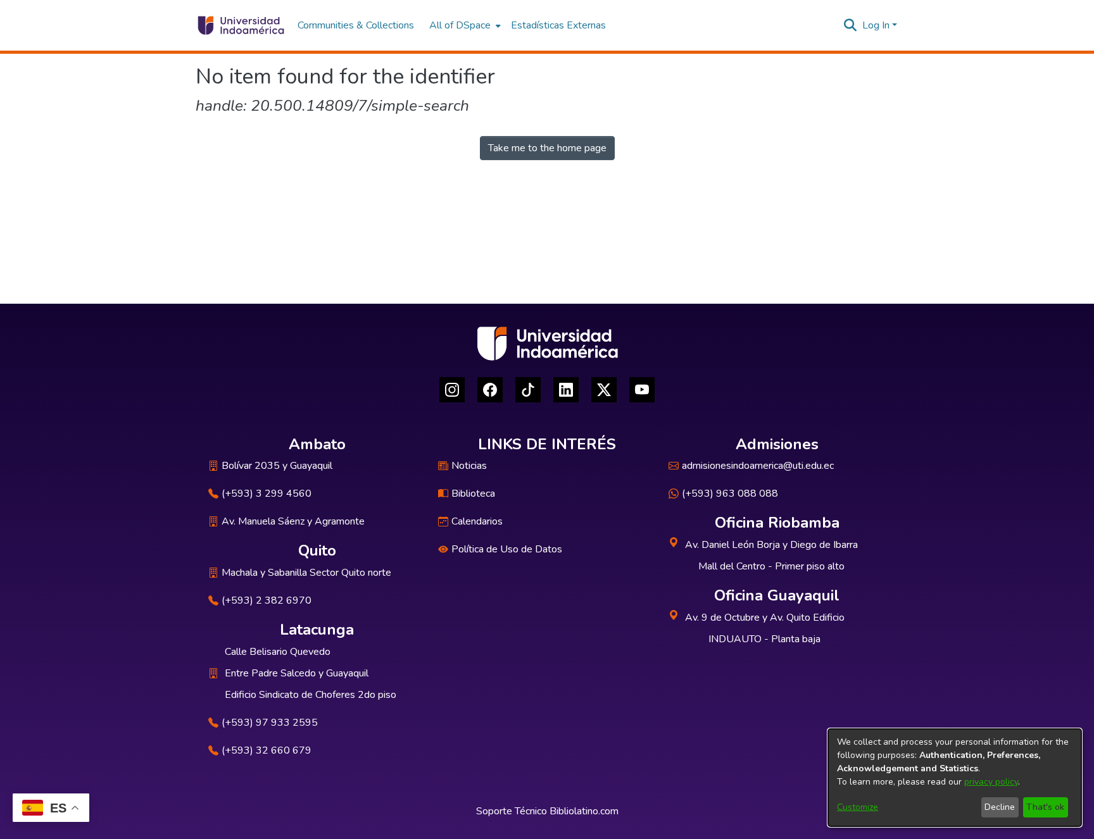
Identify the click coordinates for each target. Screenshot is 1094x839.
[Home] (240, 25)
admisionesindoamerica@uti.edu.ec (758, 466)
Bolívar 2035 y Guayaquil (277, 466)
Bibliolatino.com (584, 811)
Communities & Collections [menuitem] (356, 25)
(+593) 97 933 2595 (270, 723)
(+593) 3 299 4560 (266, 493)
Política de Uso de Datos (506, 549)
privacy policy (991, 782)
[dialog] (954, 777)
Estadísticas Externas (558, 25)
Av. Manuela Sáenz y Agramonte (293, 521)
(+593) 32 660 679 (266, 750)
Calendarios (477, 521)
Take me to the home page (547, 148)
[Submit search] (850, 25)
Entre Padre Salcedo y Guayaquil (296, 673)
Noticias (469, 466)
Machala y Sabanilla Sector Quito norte (306, 573)
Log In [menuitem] (876, 25)
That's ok (1045, 807)
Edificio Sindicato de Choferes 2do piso (310, 695)
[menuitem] (464, 25)
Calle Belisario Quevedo (277, 652)
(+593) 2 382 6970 (266, 600)
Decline (999, 807)
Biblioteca (473, 493)
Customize (857, 807)
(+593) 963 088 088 (730, 493)
